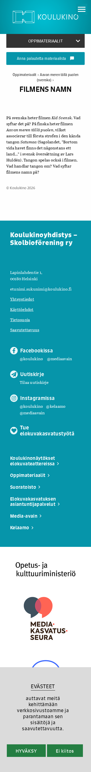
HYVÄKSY (26, 751)
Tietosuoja (20, 319)
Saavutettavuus (24, 330)
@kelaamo (55, 406)
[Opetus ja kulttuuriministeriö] (45, 569)
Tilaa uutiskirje (34, 382)
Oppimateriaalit (26, 74)
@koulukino (31, 358)
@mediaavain (59, 358)
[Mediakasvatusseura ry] (46, 618)
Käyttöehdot (22, 309)
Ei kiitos (65, 751)
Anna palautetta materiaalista (45, 59)
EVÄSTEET (43, 686)
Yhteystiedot (22, 299)
